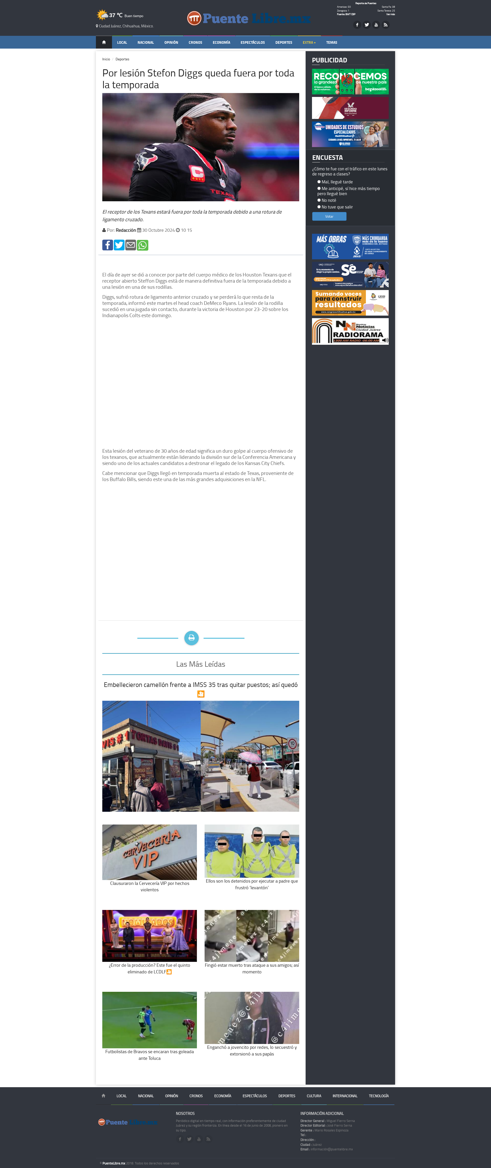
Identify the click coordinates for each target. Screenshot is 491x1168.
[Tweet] (119, 244)
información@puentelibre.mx (326, 1149)
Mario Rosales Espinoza (324, 1130)
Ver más (390, 14)
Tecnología (379, 1095)
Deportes (283, 42)
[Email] (130, 244)
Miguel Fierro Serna (327, 1120)
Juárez (311, 1144)
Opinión (171, 42)
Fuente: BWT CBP (346, 14)
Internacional (345, 1095)
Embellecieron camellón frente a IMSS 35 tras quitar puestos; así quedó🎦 (201, 689)
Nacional (146, 42)
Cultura (314, 1095)
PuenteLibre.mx (114, 1163)
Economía (221, 42)
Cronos (195, 42)
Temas (331, 42)
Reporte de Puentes (365, 3)
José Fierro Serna (326, 1125)
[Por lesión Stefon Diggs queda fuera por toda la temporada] (107, 244)
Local (122, 42)
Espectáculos (253, 42)
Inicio (106, 59)
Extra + (309, 42)
